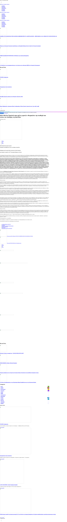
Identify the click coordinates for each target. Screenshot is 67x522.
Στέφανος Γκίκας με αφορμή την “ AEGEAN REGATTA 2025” (12, 353)
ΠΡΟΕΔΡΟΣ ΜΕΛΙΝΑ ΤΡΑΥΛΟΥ (7, 228)
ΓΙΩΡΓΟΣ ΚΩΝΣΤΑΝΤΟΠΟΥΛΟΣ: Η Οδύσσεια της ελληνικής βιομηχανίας (14, 55)
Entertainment (25, 389)
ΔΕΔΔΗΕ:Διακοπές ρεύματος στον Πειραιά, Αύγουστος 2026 (11, 96)
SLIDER (25, 392)
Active (25, 386)
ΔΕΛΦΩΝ (3, 225)
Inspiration (25, 390)
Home (1, 112)
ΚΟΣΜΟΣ (25, 399)
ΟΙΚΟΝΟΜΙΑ (4, 24)
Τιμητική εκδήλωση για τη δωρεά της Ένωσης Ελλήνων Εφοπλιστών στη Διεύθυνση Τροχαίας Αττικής (19, 372)
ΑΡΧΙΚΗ (3, 21)
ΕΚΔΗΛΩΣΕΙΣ (25, 396)
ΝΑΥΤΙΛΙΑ (3, 23)
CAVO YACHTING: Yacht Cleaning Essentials (8, 484)
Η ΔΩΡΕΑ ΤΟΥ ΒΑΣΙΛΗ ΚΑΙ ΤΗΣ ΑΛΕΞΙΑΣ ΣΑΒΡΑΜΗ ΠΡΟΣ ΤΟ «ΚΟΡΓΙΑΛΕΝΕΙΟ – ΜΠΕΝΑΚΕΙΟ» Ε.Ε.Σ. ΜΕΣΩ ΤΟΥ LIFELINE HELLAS (28, 36)
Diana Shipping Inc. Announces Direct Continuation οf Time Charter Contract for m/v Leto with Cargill (19, 106)
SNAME (25, 393)
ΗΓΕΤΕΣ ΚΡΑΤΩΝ (5, 226)
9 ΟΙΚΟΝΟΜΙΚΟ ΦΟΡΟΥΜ (6, 224)
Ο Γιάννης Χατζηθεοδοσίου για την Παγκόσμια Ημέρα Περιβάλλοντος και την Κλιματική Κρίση (18, 382)
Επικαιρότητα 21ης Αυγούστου (6, 86)
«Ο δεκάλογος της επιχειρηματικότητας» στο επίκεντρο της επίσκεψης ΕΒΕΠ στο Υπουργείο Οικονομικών (20, 65)
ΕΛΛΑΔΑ (3, 112)
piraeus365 (2, 427)
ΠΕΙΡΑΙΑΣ (3, 22)
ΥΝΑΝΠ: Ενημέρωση (4, 77)
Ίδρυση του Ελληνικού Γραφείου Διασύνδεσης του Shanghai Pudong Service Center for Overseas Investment (20, 45)
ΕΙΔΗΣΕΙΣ (3, 26)
